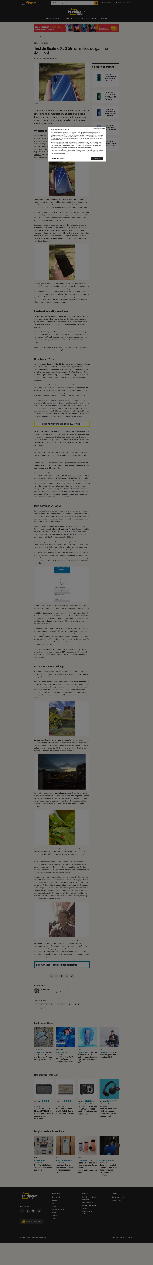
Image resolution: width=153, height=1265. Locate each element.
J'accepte (97, 158)
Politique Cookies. (96, 145)
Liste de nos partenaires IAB (58, 153)
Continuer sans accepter (99, 128)
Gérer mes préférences (58, 158)
